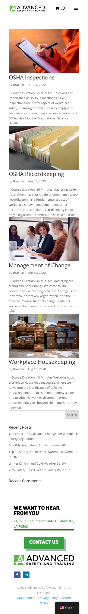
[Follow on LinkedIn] (26, 574)
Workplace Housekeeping (42, 362)
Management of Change (40, 265)
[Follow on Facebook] (17, 574)
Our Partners (26, 598)
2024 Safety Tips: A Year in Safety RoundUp (39, 470)
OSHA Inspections (31, 77)
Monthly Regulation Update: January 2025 (38, 445)
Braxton (18, 85)
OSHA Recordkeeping (36, 174)
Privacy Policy (48, 598)
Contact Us (44, 542)
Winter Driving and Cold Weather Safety (37, 463)
